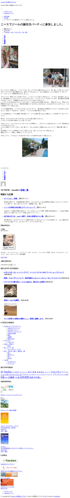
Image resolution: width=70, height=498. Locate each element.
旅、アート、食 (9, 347)
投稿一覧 (24, 190)
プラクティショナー (29, 374)
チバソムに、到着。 (11, 198)
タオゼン (40, 372)
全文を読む (4, 257)
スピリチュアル (23, 372)
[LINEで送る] (4, 43)
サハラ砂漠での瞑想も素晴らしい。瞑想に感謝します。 (24, 319)
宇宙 (16, 377)
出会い (10, 346)
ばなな (17, 372)
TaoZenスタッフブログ (7, 486)
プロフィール (8, 11)
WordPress (57, 496)
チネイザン (17, 32)
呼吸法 (6, 377)
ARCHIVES (4, 264)
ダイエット (48, 372)
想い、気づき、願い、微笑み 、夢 (14, 351)
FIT (46, 496)
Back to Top (4, 488)
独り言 (10, 358)
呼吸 (3, 377)
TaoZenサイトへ (9, 13)
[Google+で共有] (4, 38)
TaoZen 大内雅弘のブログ (8, 2)
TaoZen (7, 32)
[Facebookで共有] (4, 35)
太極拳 (10, 337)
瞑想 (9, 335)
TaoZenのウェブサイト (7, 464)
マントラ (38, 374)
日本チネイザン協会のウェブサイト (12, 471)
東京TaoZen (11, 338)
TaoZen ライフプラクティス (12, 326)
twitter (13, 372)
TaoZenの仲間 (12, 333)
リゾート (49, 374)
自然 (31, 377)
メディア (44, 374)
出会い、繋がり (9, 344)
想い (9, 353)
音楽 (35, 377)
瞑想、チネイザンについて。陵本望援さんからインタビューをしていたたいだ (32, 278)
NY (2, 372)
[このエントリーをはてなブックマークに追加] (4, 40)
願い (39, 377)
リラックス (57, 374)
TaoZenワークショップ (14, 331)
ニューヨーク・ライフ (14, 349)
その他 (7, 30)
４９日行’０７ (12, 362)
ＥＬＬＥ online (5, 478)
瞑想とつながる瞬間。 (12, 300)
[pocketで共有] (4, 41)
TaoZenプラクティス (14, 328)
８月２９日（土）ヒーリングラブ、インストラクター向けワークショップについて (34, 272)
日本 (26, 32)
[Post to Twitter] (5, 168)
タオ (12, 32)
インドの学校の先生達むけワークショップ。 (20, 207)
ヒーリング (11, 363)
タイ (30, 372)
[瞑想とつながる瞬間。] (10, 296)
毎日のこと (11, 354)
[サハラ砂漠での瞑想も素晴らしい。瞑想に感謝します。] (10, 315)
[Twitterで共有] (4, 37)
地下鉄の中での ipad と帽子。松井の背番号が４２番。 (24, 216)
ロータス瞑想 (64, 374)
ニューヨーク (6, 374)
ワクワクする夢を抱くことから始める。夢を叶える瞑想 (24, 282)
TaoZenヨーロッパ (13, 330)
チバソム (65, 372)
